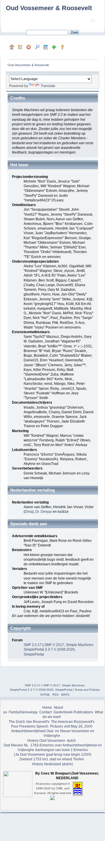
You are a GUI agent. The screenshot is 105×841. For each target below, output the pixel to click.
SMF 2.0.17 (33, 645)
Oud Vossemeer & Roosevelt (49, 8)
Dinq (28, 512)
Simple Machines (79, 645)
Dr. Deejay (43, 512)
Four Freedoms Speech (29, 726)
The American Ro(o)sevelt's (72, 722)
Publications (83, 712)
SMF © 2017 (54, 645)
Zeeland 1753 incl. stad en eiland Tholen (51, 759)
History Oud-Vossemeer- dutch (51, 741)
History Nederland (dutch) (52, 764)
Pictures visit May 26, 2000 (71, 726)
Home (47, 707)
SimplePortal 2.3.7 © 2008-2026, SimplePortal (41, 689)
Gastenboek (63, 712)
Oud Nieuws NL (16, 745)
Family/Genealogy (23, 712)
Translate (48, 86)
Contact (45, 712)
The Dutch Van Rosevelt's (29, 722)
